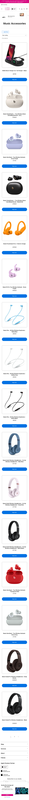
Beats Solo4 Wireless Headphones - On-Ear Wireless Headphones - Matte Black (14, 547)
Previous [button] (1, 1)
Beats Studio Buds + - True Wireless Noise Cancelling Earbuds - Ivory (14, 114)
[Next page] (18, 736)
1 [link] (10, 736)
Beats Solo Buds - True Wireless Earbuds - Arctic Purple (14, 158)
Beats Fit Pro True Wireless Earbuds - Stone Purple (14, 287)
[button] (2, 9)
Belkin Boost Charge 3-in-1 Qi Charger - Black (14, 70)
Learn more (20, 2)
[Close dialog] (28, 782)
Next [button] (27, 1)
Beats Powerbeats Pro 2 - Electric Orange (14, 243)
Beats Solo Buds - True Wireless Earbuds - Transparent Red (14, 590)
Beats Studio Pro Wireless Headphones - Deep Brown (14, 677)
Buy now (14, 79)
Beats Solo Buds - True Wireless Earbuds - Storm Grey (14, 634)
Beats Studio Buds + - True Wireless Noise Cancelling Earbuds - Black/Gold (14, 201)
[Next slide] (27, 15)
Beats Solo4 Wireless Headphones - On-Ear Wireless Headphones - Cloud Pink (14, 504)
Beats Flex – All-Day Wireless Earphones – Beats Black (14, 417)
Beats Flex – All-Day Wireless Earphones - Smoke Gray (14, 374)
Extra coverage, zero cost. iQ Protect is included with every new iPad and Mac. (14, 2)
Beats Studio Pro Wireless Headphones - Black (14, 720)
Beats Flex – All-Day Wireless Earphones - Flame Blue (14, 331)
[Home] (7, 8)
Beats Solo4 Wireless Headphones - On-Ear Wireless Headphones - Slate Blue (14, 461)
